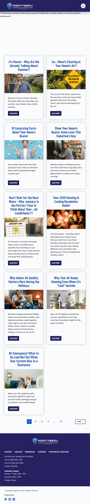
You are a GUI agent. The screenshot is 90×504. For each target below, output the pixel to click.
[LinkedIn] (10, 499)
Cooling (18, 452)
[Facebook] (5, 499)
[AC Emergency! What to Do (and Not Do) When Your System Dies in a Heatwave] (23, 378)
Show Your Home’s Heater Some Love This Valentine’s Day (66, 132)
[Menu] (83, 6)
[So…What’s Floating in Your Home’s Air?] (66, 79)
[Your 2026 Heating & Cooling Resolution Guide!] (66, 219)
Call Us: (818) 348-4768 (13, 460)
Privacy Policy (9, 495)
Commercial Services (59, 452)
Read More (14, 114)
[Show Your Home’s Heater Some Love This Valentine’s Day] (66, 150)
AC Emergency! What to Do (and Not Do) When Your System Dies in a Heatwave (24, 359)
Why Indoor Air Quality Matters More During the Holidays (24, 282)
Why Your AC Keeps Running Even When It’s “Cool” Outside (66, 282)
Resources (30, 452)
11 (61, 422)
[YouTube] (14, 499)
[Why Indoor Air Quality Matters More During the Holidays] (23, 299)
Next (79, 421)
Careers (42, 452)
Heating (8, 452)
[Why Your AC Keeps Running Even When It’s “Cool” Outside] (66, 299)
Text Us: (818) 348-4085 (13, 463)
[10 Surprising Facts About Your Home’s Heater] (23, 150)
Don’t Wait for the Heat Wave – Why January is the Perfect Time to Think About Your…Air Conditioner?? (24, 205)
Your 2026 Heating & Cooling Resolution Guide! (66, 201)
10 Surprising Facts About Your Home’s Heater (24, 132)
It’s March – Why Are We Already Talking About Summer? (24, 66)
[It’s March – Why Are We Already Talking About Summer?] (23, 83)
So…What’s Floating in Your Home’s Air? (66, 64)
